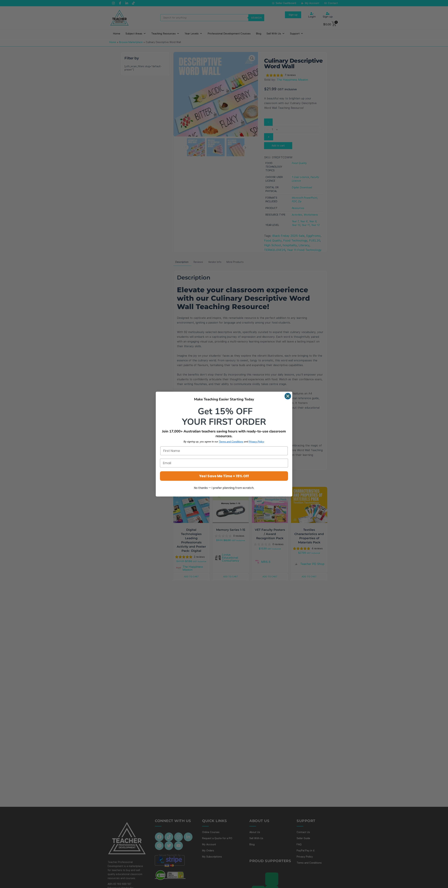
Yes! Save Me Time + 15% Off (224, 476)
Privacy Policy (256, 441)
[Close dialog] (288, 396)
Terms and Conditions (231, 441)
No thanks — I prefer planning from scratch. (224, 488)
